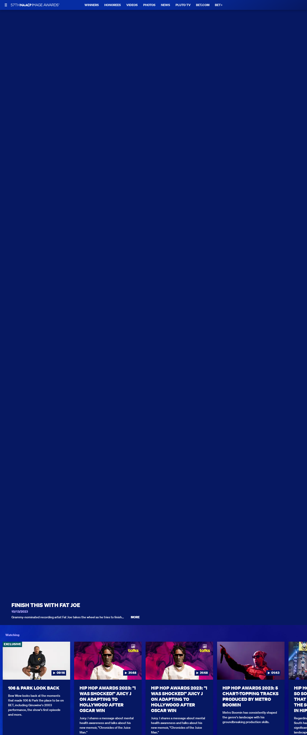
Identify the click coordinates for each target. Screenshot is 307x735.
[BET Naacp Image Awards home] (35, 5)
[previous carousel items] (8, 670)
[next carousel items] (299, 670)
